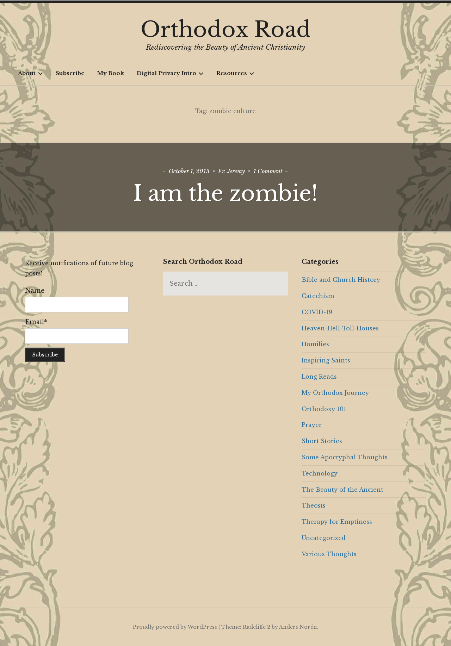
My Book (110, 73)
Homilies (315, 344)
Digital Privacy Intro (166, 73)
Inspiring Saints (326, 360)
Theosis (314, 505)
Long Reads (319, 376)
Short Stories (322, 441)
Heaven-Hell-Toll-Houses (340, 328)
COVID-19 (317, 312)
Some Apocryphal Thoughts (345, 457)
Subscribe (70, 73)
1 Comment (268, 171)
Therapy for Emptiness (337, 521)
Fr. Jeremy (231, 171)
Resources (231, 73)
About (27, 73)
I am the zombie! (225, 193)
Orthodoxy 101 (324, 408)
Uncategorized (324, 537)
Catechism (318, 295)
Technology (320, 473)
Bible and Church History (341, 279)
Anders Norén (298, 627)
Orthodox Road (226, 30)
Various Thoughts (329, 554)
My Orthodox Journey (335, 392)
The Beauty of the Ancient (342, 489)
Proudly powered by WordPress (175, 627)
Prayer (312, 424)
